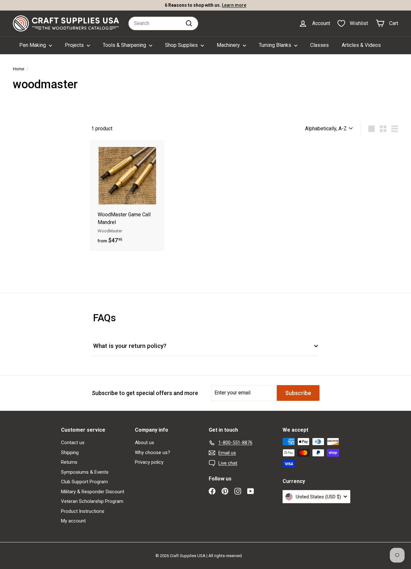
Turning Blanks (276, 45)
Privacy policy (149, 462)
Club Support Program (84, 482)
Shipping (70, 452)
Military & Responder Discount (92, 492)
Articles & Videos (361, 45)
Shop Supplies (182, 45)
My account (73, 521)
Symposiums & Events (85, 472)
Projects (75, 45)
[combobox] (163, 23)
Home (18, 68)
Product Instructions (82, 511)
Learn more (234, 5)
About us (144, 442)
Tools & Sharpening (125, 45)
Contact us (72, 442)
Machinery (229, 45)
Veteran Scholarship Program (92, 501)
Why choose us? (152, 452)
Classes (319, 45)
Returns (69, 462)
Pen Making (33, 45)
